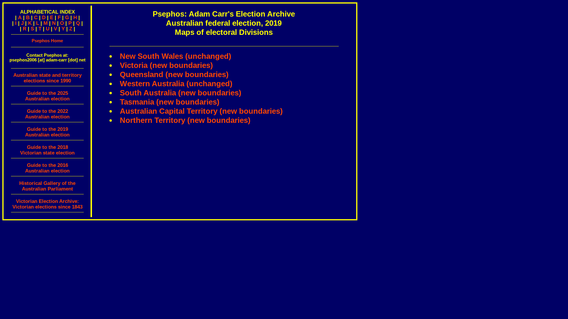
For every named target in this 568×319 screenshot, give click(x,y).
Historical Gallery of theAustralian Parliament (47, 186)
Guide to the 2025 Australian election (47, 96)
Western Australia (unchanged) (176, 83)
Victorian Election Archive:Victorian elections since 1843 (47, 204)
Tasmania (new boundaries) (170, 101)
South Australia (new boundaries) (180, 92)
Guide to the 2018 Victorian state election (47, 150)
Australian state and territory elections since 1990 (47, 78)
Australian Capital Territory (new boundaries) (201, 111)
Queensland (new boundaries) (174, 74)
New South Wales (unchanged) (175, 56)
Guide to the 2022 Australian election (47, 114)
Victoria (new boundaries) (166, 65)
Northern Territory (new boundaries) (185, 120)
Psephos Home (47, 40)
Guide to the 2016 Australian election (47, 168)
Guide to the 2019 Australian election (47, 132)
